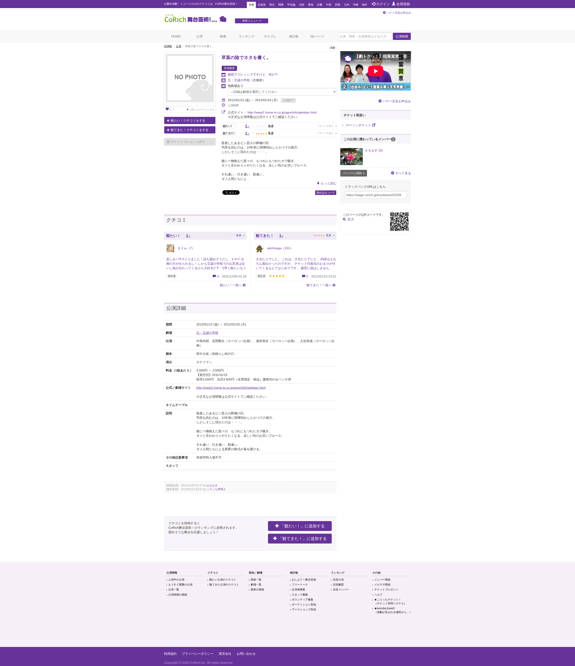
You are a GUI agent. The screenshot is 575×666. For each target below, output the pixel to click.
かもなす (212, 485)
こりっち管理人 (216, 489)
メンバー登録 (382, 579)
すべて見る (403, 173)
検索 (223, 36)
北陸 (301, 4)
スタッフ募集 (300, 594)
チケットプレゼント (386, 589)
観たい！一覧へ (231, 285)
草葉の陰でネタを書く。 (246, 57)
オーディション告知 (304, 604)
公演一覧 (173, 589)
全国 (251, 4)
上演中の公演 (176, 579)
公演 (199, 36)
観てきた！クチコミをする (189, 130)
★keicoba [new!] (393, 610)
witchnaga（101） (279, 248)
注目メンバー (341, 589)
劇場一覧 (256, 584)
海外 (364, 4)
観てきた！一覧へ (319, 285)
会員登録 (403, 4)
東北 (272, 4)
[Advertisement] (287, 632)
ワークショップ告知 (304, 609)
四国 (337, 4)
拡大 (351, 219)
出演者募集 (298, 589)
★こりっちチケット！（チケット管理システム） (390, 601)
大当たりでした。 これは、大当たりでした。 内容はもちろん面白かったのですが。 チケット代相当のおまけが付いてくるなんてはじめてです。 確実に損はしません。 (296, 263)
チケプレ (270, 36)
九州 (346, 4)
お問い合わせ (246, 653)
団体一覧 (256, 579)
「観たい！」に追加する (302, 526)
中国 (328, 4)
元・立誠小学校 (239, 80)
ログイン (383, 4)
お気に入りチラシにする (202, 109)
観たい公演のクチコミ (222, 579)
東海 (310, 4)
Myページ (317, 36)
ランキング (246, 36)
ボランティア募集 (302, 599)
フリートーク (300, 584)
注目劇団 (338, 584)
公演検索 (402, 36)
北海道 (262, 4)
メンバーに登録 (352, 173)
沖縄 (355, 4)
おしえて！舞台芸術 (304, 579)
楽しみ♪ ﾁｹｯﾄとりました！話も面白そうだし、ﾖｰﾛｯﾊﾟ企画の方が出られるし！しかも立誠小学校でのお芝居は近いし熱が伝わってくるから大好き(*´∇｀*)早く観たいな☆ (206, 263)
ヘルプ (378, 594)
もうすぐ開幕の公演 (180, 584)
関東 (281, 4)
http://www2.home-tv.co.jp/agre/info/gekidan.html (282, 112)
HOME (176, 36)
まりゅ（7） (186, 248)
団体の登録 (257, 589)
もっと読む (328, 183)
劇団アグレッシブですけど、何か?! (253, 74)
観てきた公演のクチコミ (224, 584)
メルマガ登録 (382, 584)
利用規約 (170, 653)
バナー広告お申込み (399, 12)
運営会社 (225, 653)
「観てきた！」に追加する (302, 538)
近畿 (319, 4)
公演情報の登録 (177, 594)
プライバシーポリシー (197, 653)
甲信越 (291, 4)
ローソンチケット (358, 125)
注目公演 (338, 579)
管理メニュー (250, 20)
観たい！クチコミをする (188, 120)
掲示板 (294, 36)
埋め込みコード (325, 192)
